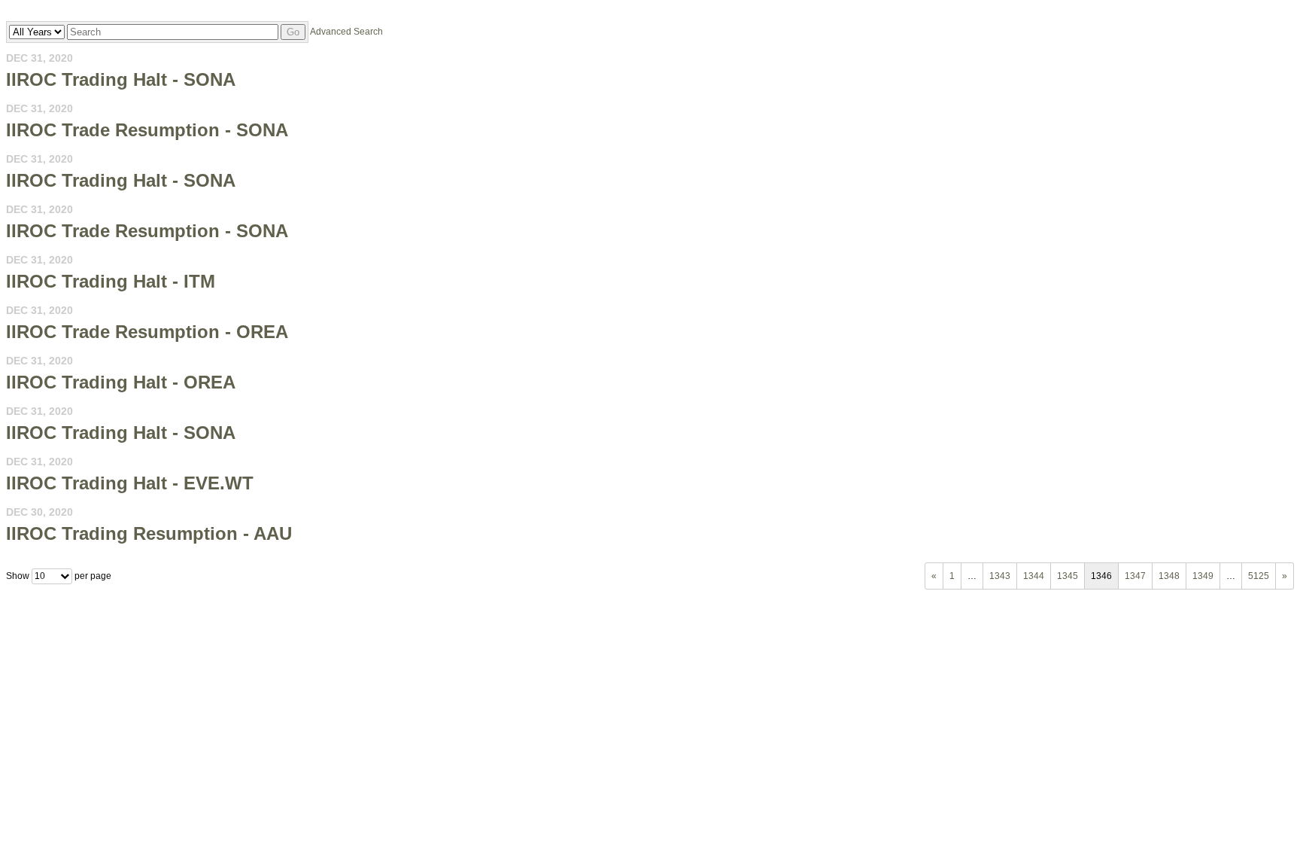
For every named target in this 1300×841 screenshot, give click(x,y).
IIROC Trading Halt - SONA (120, 79)
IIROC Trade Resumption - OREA (147, 331)
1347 (1135, 576)
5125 (1258, 576)
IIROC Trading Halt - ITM (110, 281)
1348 (1169, 576)
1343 (999, 576)
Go (293, 32)
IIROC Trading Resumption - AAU (149, 533)
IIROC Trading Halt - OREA (120, 382)
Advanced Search (346, 31)
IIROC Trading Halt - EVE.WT (130, 483)
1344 (1033, 576)
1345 (1067, 576)
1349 (1202, 576)
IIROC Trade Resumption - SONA (147, 130)
